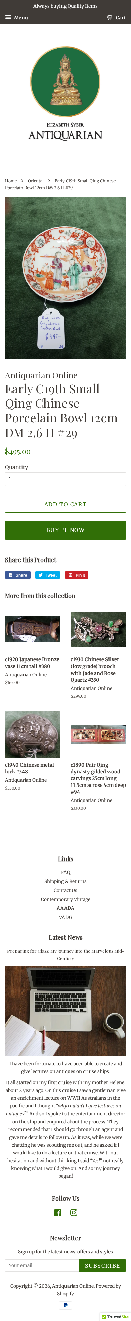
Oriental (36, 180)
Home (11, 180)
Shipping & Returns (65, 881)
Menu (20, 17)
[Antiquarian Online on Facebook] (58, 1214)
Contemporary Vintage (65, 899)
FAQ (65, 872)
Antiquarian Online (73, 1286)
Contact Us (65, 890)
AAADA (65, 908)
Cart (120, 17)
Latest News (66, 937)
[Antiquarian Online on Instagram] (73, 1214)
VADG (65, 917)
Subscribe (102, 1265)
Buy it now (65, 530)
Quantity (16, 467)
